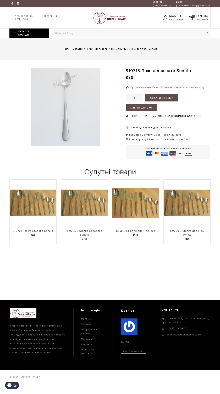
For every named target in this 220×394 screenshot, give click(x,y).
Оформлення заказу (89, 331)
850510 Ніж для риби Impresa (135, 230)
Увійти (125, 341)
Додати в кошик (161, 97)
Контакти (86, 344)
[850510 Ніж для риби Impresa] (135, 203)
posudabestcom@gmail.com (184, 334)
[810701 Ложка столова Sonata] (33, 203)
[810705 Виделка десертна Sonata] (84, 203)
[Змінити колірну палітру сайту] (12, 385)
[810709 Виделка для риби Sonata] (187, 203)
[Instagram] (18, 3)
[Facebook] (12, 3)
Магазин (86, 318)
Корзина (86, 324)
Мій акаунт (88, 339)
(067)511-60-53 (176, 328)
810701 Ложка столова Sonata (33, 230)
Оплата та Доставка (87, 351)
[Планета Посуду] (110, 17)
